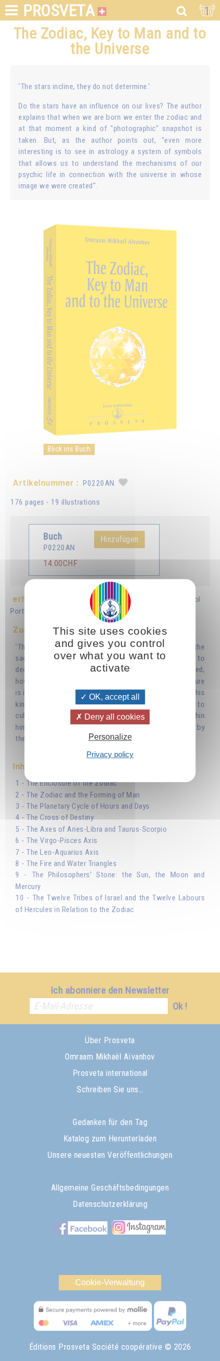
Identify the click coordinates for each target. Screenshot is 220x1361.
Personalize (110, 736)
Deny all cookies (113, 716)
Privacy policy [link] (110, 754)
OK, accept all (113, 697)
